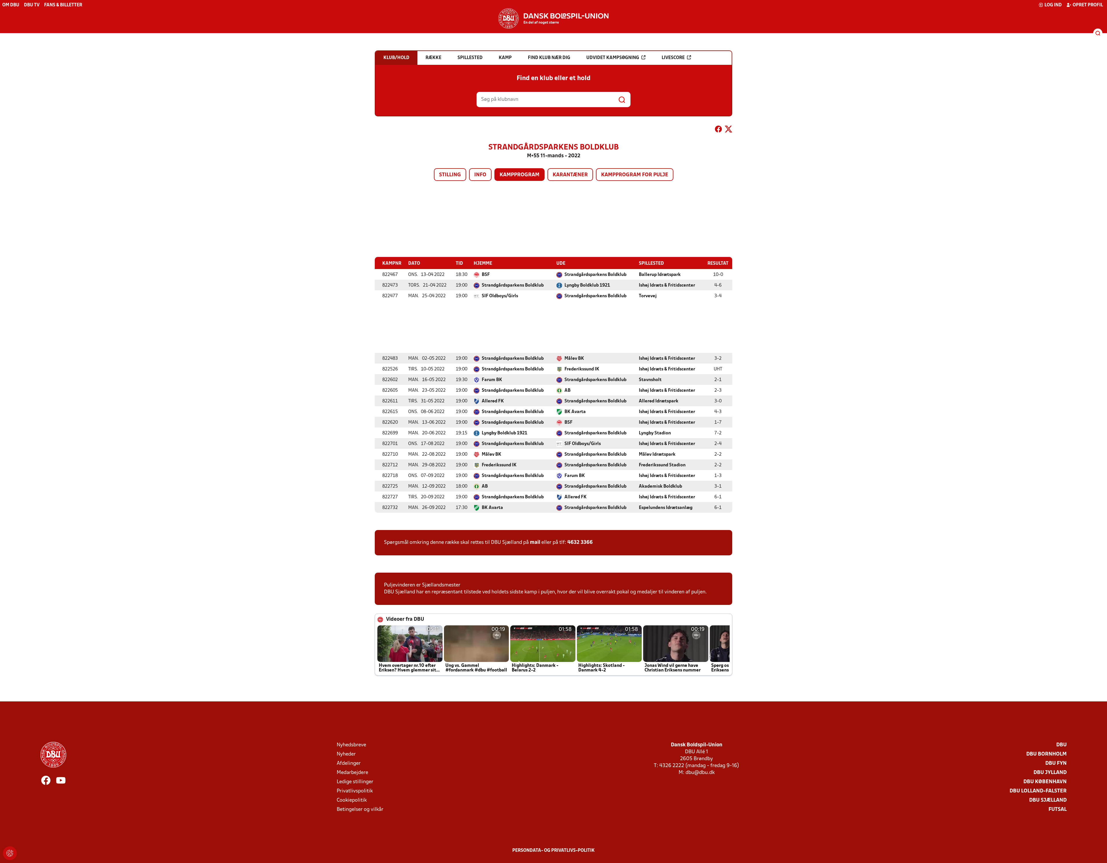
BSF (486, 275)
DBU (1061, 745)
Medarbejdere (352, 772)
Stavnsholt (650, 380)
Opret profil (1088, 5)
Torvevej (648, 296)
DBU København (1045, 781)
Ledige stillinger (355, 781)
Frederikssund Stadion (662, 465)
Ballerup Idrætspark (660, 275)
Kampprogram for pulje (634, 175)
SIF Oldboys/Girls (500, 296)
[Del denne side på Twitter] (728, 130)
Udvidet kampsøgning (612, 58)
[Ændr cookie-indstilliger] (10, 853)
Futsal (1057, 809)
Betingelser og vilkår (360, 809)
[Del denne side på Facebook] (718, 130)
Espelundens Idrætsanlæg (665, 508)
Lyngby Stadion (655, 433)
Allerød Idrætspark (658, 401)
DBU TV (31, 5)
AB (567, 391)
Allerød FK (493, 401)
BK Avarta (575, 412)
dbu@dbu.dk (700, 772)
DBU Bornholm (1046, 754)
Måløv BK (574, 359)
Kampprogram (519, 175)
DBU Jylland (1050, 772)
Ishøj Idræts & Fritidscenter (667, 285)
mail (535, 542)
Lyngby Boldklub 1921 (587, 285)
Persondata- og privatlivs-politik (553, 851)
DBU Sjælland (1048, 800)
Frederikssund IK (581, 369)
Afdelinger (349, 763)
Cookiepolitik (352, 800)
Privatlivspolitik (355, 791)
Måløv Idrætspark (657, 455)
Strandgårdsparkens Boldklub (595, 275)
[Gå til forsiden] (553, 18)
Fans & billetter (63, 5)
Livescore (673, 58)
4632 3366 (580, 542)
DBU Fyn (1056, 763)
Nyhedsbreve (351, 745)
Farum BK (492, 380)
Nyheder (346, 754)
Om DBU (10, 5)
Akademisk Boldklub (660, 487)
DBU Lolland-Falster (1038, 791)
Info (480, 175)
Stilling (450, 175)
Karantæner (570, 175)
